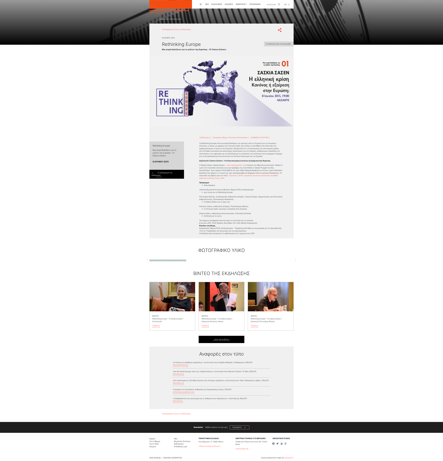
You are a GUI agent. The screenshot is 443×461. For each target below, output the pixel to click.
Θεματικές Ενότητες (182, 441)
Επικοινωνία (255, 4)
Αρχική (152, 439)
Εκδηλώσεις (216, 4)
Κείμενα (152, 446)
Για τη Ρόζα (154, 444)
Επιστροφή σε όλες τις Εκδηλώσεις (177, 29)
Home (201, 4)
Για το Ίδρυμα (154, 441)
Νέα (207, 4)
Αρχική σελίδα (163, 19)
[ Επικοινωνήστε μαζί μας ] (209, 446)
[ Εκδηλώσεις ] (205, 137)
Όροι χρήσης (155, 458)
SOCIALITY (289, 458)
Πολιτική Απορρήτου (172, 458)
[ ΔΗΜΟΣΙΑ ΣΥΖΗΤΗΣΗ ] (260, 137)
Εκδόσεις (229, 4)
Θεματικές (240, 4)
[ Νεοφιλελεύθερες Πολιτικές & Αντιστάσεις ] (231, 137)
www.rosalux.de (242, 449)
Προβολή (156, 326)
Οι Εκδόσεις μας (180, 446)
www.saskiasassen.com (236, 165)
